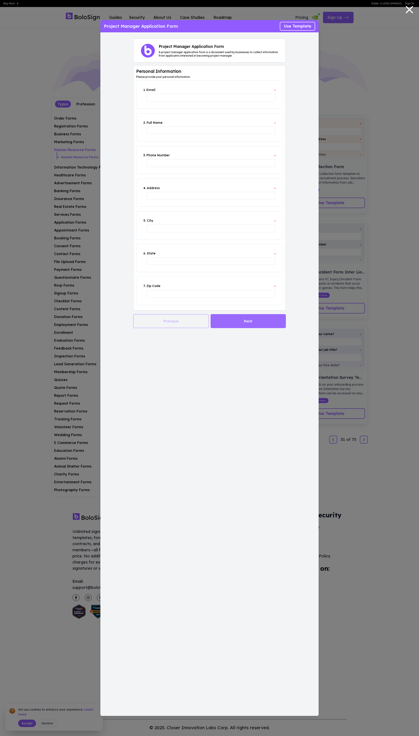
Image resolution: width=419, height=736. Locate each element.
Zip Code (153, 286)
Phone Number (158, 155)
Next (248, 321)
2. (144, 123)
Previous (171, 321)
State (151, 253)
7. (144, 286)
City (150, 221)
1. (144, 90)
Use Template (297, 26)
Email (150, 90)
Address (153, 188)
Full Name (155, 123)
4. (144, 188)
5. (144, 221)
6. (144, 253)
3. (144, 155)
